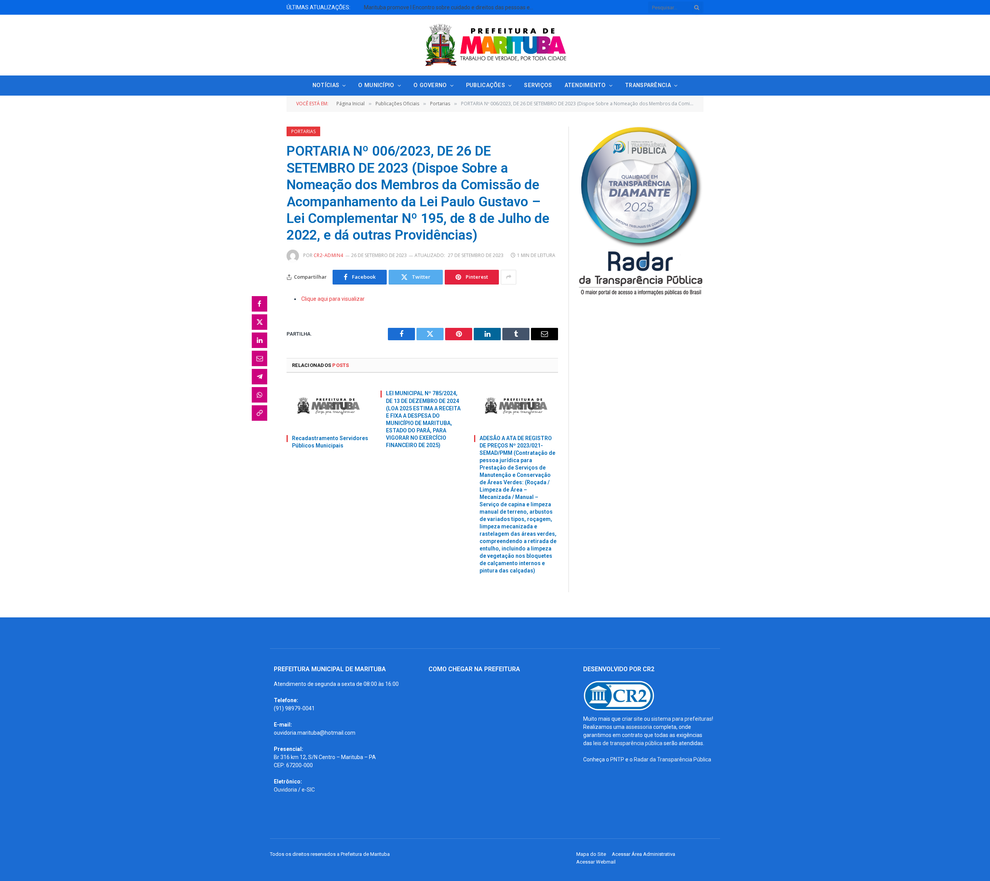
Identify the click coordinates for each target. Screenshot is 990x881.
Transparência (648, 85)
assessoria (639, 727)
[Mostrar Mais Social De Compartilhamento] (508, 277)
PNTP (617, 759)
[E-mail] (259, 358)
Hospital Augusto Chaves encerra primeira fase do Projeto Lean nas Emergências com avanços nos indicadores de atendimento (374, 11)
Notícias (325, 85)
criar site (632, 719)
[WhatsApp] (259, 395)
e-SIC (308, 790)
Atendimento (585, 85)
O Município (376, 85)
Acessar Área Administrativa (643, 854)
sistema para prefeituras (681, 719)
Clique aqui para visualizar (333, 299)
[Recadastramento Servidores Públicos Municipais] (328, 406)
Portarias (303, 131)
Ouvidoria (285, 790)
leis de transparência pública (627, 743)
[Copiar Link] (259, 413)
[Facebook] (259, 304)
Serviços (538, 85)
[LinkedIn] (259, 340)
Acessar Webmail (596, 862)
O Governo (430, 85)
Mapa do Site (591, 854)
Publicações (485, 85)
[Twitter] (259, 322)
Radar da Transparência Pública (672, 759)
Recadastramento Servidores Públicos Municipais (330, 442)
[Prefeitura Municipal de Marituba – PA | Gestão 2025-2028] (495, 45)
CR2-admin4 (328, 255)
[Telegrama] (259, 376)
